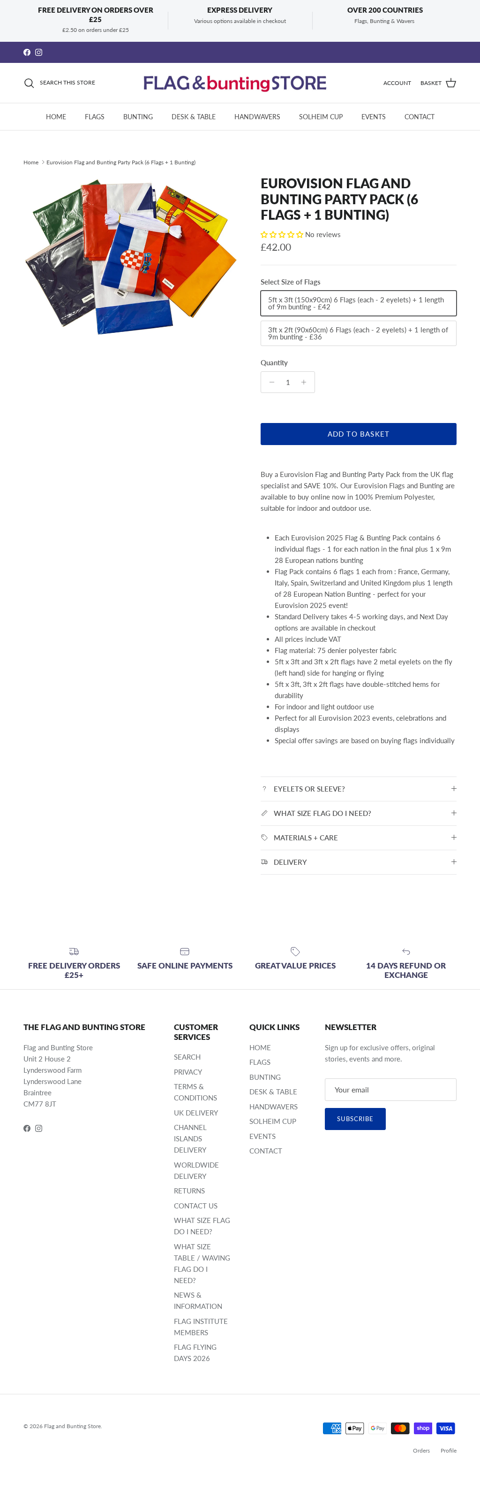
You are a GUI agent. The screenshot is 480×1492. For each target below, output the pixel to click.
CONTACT (420, 117)
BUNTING (138, 117)
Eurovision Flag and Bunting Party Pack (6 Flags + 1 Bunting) (120, 161)
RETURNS (189, 1190)
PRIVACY (188, 1072)
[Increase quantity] (306, 382)
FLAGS (95, 117)
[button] (283, 234)
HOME (56, 117)
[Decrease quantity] (269, 382)
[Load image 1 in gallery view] (131, 257)
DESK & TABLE (194, 117)
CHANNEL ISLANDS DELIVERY (190, 1138)
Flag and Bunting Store (72, 1426)
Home (30, 161)
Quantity (274, 362)
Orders (421, 1450)
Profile (449, 1450)
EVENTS (373, 117)
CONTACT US (196, 1205)
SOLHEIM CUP (321, 117)
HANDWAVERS (257, 117)
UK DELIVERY (196, 1112)
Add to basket (359, 434)
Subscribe (355, 1119)
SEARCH (187, 1057)
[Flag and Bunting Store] (240, 83)
